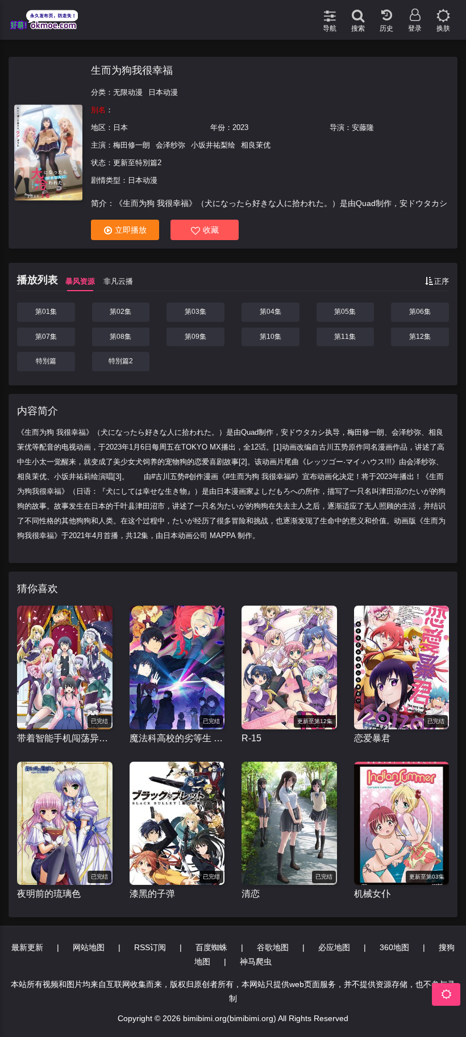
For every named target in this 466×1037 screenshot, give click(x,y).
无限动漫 (128, 92)
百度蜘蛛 (211, 947)
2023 (240, 127)
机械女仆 (372, 894)
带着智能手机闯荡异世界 (65, 738)
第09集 (195, 337)
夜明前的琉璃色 (49, 894)
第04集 (270, 312)
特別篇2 (121, 361)
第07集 (46, 337)
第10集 (270, 337)
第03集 (195, 312)
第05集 (345, 312)
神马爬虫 (256, 961)
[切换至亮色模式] (443, 11)
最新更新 (27, 947)
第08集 (120, 337)
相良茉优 (256, 145)
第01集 (46, 312)
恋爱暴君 (372, 738)
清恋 (251, 894)
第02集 (120, 312)
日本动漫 (163, 92)
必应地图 (334, 947)
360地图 (394, 947)
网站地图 (89, 947)
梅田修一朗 (131, 145)
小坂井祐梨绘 (213, 145)
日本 (120, 127)
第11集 (345, 337)
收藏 (211, 229)
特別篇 (46, 361)
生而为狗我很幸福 (132, 70)
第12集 (420, 337)
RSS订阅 (150, 947)
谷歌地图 (273, 947)
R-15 (251, 738)
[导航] (329, 11)
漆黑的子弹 (152, 894)
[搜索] (358, 11)
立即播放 (131, 229)
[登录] (415, 11)
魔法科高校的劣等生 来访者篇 (177, 738)
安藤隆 (363, 127)
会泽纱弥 (170, 145)
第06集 (420, 312)
